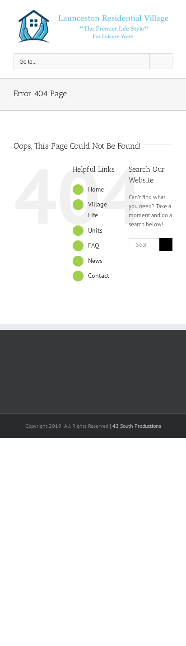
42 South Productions (136, 425)
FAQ (93, 245)
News (95, 261)
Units (95, 230)
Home (96, 189)
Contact (98, 276)
